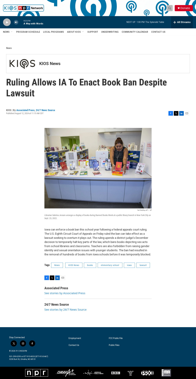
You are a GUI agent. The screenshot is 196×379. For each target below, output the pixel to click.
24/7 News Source (45, 110)
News (6, 32)
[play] (6, 22)
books (90, 265)
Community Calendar (135, 32)
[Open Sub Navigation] (12, 32)
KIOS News (49, 63)
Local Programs (53, 32)
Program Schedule (28, 32)
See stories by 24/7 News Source (65, 309)
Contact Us (158, 32)
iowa (129, 265)
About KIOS (74, 32)
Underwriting (110, 32)
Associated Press (25, 110)
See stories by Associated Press (64, 293)
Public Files (114, 345)
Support (92, 32)
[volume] (16, 22)
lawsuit (143, 265)
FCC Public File (116, 338)
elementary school (110, 265)
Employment (75, 338)
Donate (185, 8)
